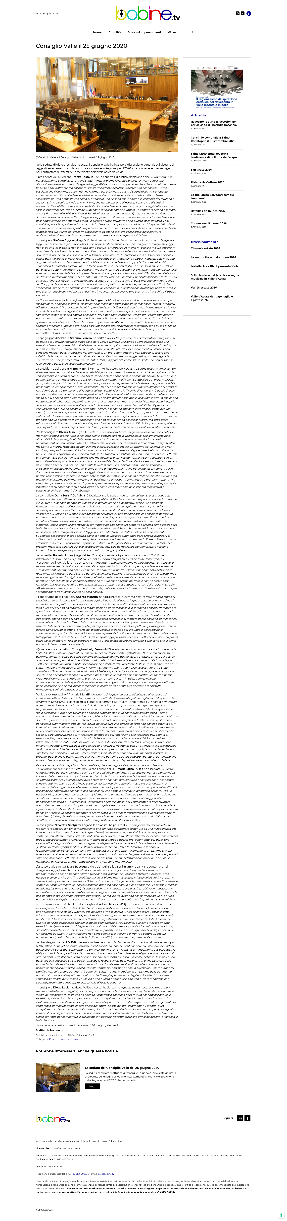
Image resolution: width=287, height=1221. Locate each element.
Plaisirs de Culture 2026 (207, 182)
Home (97, 32)
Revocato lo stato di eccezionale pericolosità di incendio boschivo (214, 123)
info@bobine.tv (105, 1174)
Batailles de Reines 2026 (208, 211)
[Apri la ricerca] (192, 32)
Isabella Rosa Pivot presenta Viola (215, 266)
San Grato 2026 (201, 169)
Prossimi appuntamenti (144, 32)
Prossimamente (205, 242)
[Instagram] (237, 13)
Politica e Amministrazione (66, 1039)
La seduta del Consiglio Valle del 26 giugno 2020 (122, 1068)
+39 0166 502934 (80, 1174)
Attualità (114, 32)
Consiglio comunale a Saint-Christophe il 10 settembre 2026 (213, 139)
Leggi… (92, 1086)
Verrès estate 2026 (204, 287)
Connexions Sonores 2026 (209, 223)
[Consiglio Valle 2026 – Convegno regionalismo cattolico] (217, 87)
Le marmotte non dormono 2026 (213, 257)
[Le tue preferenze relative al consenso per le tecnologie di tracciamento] (281, 1215)
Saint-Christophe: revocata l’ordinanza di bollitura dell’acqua (214, 155)
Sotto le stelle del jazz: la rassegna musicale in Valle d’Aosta (215, 277)
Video (172, 32)
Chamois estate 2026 (205, 248)
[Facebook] (242, 13)
